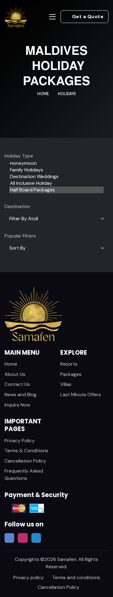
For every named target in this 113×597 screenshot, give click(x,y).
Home (43, 93)
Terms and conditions (76, 577)
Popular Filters (20, 236)
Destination (17, 206)
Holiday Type (19, 156)
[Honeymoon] (56, 163)
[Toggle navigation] (52, 16)
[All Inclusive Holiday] (56, 183)
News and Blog (20, 394)
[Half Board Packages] (56, 190)
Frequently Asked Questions (24, 474)
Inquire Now (17, 405)
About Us (15, 374)
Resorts (68, 364)
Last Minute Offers (80, 394)
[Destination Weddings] (56, 176)
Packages (70, 374)
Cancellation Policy (25, 461)
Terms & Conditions (26, 450)
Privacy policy (28, 577)
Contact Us (17, 384)
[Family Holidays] (56, 170)
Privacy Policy (20, 440)
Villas (65, 384)
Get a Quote (88, 16)
